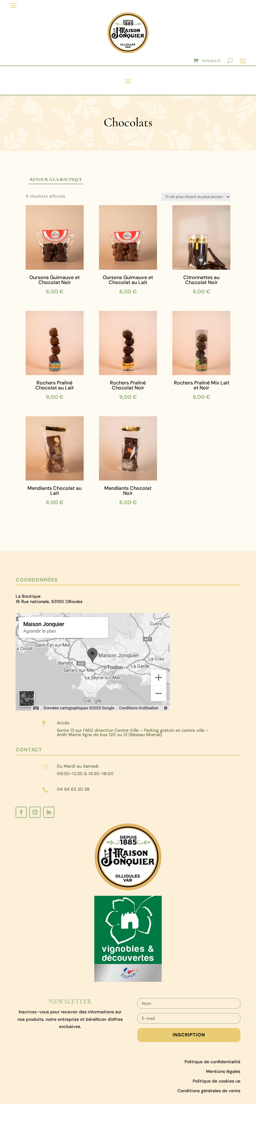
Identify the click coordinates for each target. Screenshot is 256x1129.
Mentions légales (223, 1071)
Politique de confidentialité (212, 1061)
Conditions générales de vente (208, 1090)
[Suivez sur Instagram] (35, 812)
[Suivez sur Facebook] (21, 812)
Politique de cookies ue (216, 1081)
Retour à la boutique (56, 179)
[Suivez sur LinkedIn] (48, 812)
